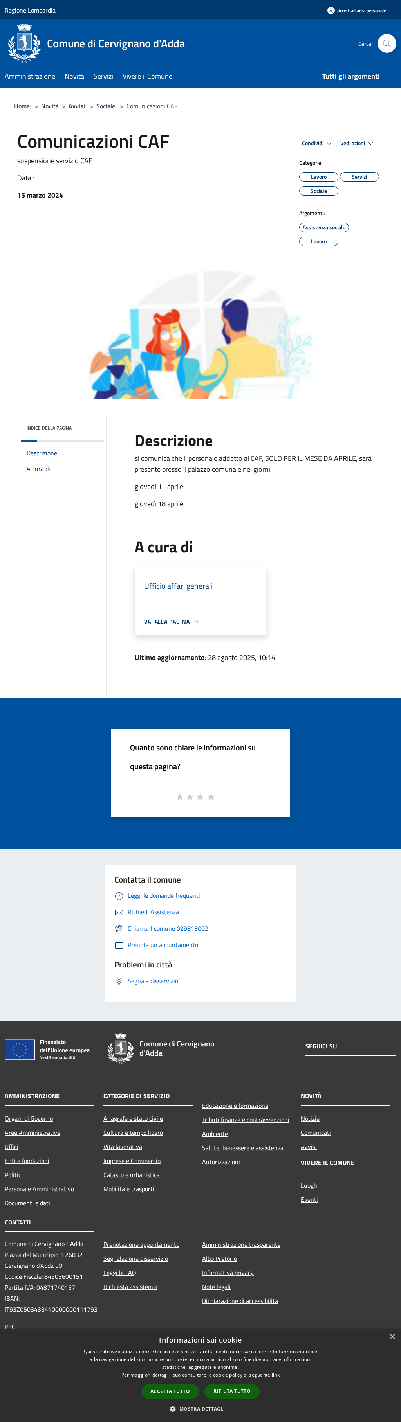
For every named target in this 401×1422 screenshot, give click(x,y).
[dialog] (200, 1375)
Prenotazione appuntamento (141, 1244)
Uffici (11, 1146)
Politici (14, 1174)
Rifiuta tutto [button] (232, 1391)
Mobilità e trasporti (128, 1189)
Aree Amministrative (32, 1132)
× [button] (392, 1337)
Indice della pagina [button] (49, 427)
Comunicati (316, 1132)
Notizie (310, 1118)
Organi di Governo (29, 1118)
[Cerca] (387, 43)
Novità (50, 106)
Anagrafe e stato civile (133, 1118)
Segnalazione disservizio (135, 1258)
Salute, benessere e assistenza (243, 1147)
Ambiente (215, 1133)
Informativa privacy (228, 1272)
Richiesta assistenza (130, 1286)
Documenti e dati (27, 1203)
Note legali (216, 1286)
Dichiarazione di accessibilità (240, 1300)
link (276, 1375)
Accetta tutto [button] (170, 1391)
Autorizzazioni (221, 1162)
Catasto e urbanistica (131, 1174)
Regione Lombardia (30, 10)
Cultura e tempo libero (133, 1132)
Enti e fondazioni (27, 1160)
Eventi (309, 1199)
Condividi (313, 143)
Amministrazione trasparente (241, 1244)
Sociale (105, 106)
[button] (200, 1409)
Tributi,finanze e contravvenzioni (245, 1119)
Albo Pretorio (219, 1258)
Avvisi (77, 106)
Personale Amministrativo (39, 1189)
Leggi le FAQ (119, 1272)
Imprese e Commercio (132, 1160)
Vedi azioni (353, 143)
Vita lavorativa (122, 1146)
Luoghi (310, 1185)
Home (22, 106)
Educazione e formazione (235, 1105)
